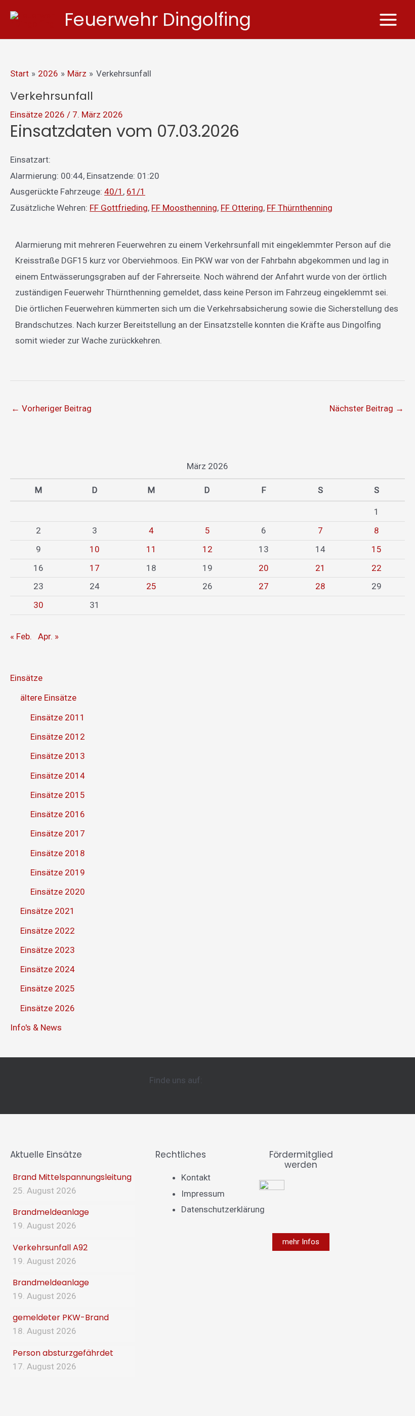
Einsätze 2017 (57, 833)
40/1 (113, 191)
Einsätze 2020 (57, 892)
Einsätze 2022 (47, 931)
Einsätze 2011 (57, 717)
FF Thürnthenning (300, 208)
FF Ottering (242, 208)
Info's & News (36, 1027)
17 (95, 568)
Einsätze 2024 (47, 969)
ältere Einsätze (48, 698)
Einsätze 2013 (57, 756)
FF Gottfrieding (119, 208)
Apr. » (48, 636)
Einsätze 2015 (57, 795)
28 (320, 586)
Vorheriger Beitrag (51, 408)
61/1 (136, 191)
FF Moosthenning (184, 208)
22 (376, 568)
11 (151, 549)
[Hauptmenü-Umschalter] (388, 19)
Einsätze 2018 (57, 853)
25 (151, 586)
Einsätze (26, 678)
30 (38, 605)
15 (376, 549)
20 (264, 568)
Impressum (203, 1194)
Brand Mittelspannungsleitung (72, 1177)
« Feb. (21, 636)
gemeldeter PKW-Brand (61, 1317)
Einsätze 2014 (57, 776)
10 (95, 549)
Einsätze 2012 (57, 737)
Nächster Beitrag (366, 408)
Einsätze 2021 (47, 911)
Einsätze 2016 (57, 814)
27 (264, 586)
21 (320, 568)
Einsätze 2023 (47, 950)
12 (207, 549)
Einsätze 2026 (37, 114)
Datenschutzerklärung (223, 1209)
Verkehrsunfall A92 (50, 1247)
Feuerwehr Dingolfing (157, 19)
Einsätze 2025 (47, 988)
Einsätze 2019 (57, 872)
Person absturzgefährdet (63, 1353)
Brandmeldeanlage (51, 1212)
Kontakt (196, 1177)
